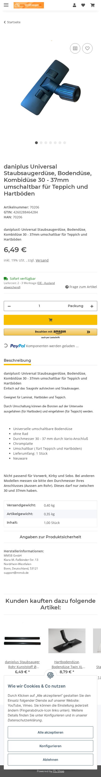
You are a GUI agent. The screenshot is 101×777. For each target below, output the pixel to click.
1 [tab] (36, 142)
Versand (42, 260)
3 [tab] (45, 142)
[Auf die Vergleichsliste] (75, 48)
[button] (74, 5)
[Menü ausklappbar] (6, 3)
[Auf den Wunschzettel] (87, 48)
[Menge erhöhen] (92, 306)
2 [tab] (41, 142)
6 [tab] (59, 142)
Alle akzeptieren (50, 732)
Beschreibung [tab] (17, 360)
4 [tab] (50, 142)
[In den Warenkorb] (7, 36)
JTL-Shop (58, 771)
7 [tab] (64, 142)
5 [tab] (55, 142)
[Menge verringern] (9, 306)
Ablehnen (50, 760)
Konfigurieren (50, 746)
